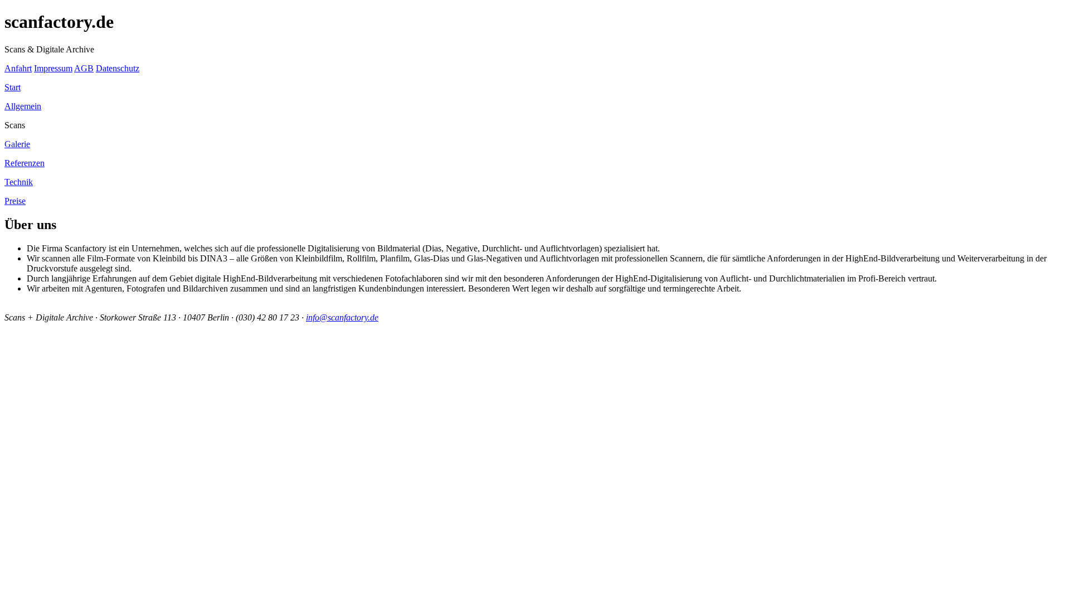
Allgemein (22, 106)
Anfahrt (18, 68)
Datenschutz (117, 68)
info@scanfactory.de (342, 317)
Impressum (53, 68)
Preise (15, 201)
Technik (18, 182)
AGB (84, 68)
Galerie (17, 144)
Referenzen (24, 163)
